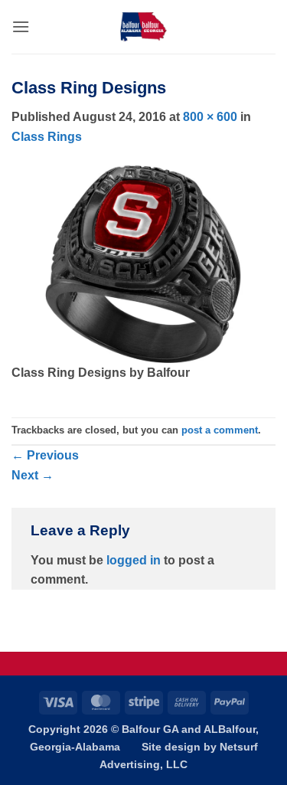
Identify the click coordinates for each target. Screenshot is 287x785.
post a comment (219, 430)
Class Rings (46, 136)
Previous (45, 455)
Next (32, 475)
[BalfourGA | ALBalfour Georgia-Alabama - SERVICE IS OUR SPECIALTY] (143, 27)
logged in (133, 560)
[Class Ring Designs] (143, 263)
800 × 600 (210, 116)
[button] (20, 26)
